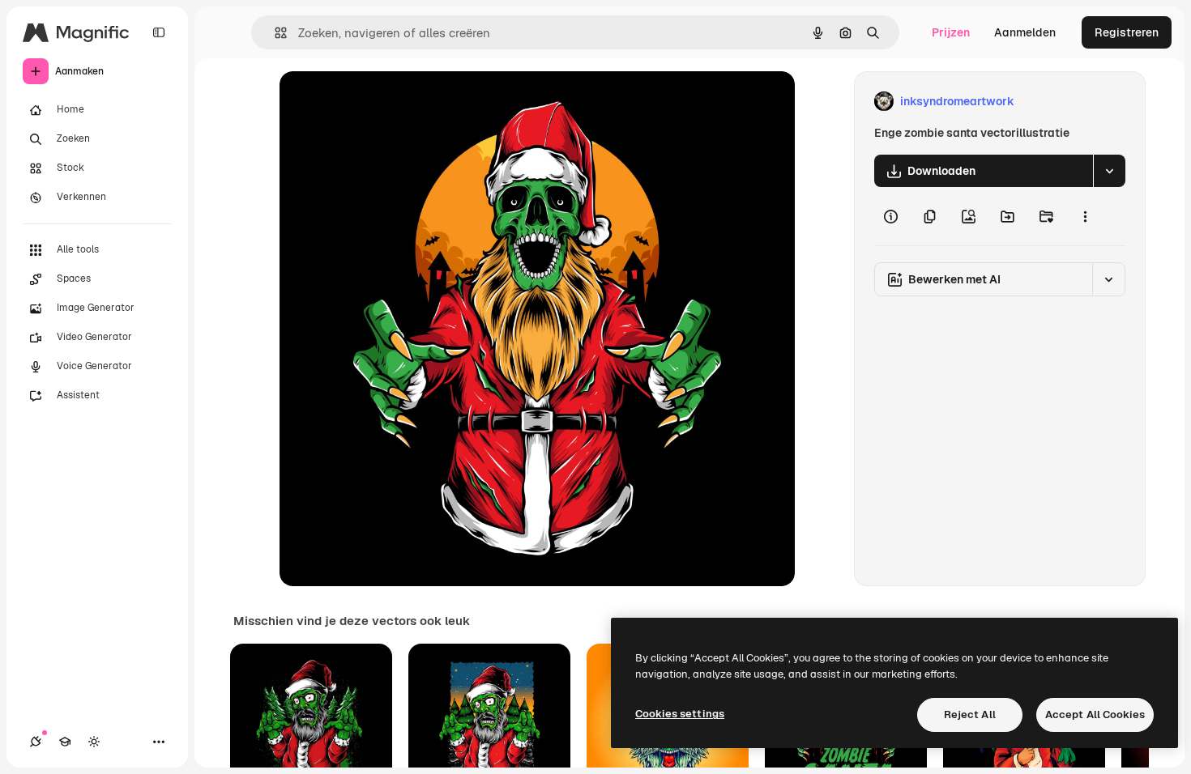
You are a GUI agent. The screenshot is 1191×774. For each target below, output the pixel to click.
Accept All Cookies (1095, 714)
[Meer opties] (1085, 216)
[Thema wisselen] (94, 742)
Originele (386, 101)
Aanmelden (1025, 32)
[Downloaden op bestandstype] (1109, 171)
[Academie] (65, 742)
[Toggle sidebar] (159, 32)
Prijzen (951, 32)
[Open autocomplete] (274, 33)
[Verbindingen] (36, 742)
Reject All (970, 714)
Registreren (1127, 32)
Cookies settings (679, 714)
